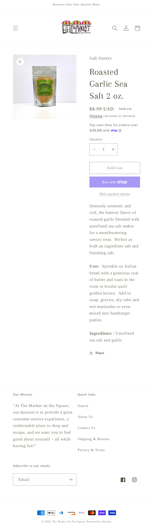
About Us (85, 417)
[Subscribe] (70, 479)
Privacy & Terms (91, 450)
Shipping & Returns (93, 439)
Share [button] (99, 353)
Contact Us (86, 428)
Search (83, 406)
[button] (15, 28)
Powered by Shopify (99, 521)
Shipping (95, 116)
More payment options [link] (114, 194)
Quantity (96, 139)
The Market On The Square (69, 521)
